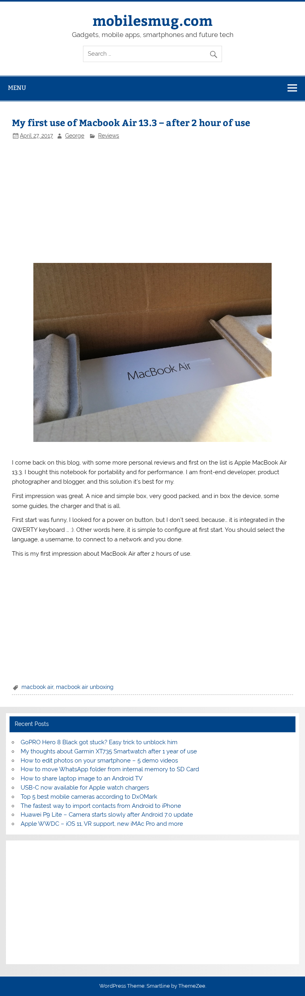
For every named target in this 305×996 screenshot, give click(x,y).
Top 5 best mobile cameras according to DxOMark (89, 796)
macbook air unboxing (85, 687)
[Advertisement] (152, 201)
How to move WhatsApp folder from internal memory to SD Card (110, 769)
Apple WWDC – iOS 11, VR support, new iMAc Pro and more (102, 823)
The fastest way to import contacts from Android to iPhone (101, 805)
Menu (17, 87)
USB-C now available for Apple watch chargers (85, 787)
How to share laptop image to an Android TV (82, 778)
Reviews (108, 135)
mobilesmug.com (152, 20)
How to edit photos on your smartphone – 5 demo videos (99, 760)
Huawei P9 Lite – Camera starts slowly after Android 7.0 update (107, 814)
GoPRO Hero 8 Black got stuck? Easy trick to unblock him (99, 742)
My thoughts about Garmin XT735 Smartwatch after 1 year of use (109, 751)
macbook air (37, 687)
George (74, 135)
